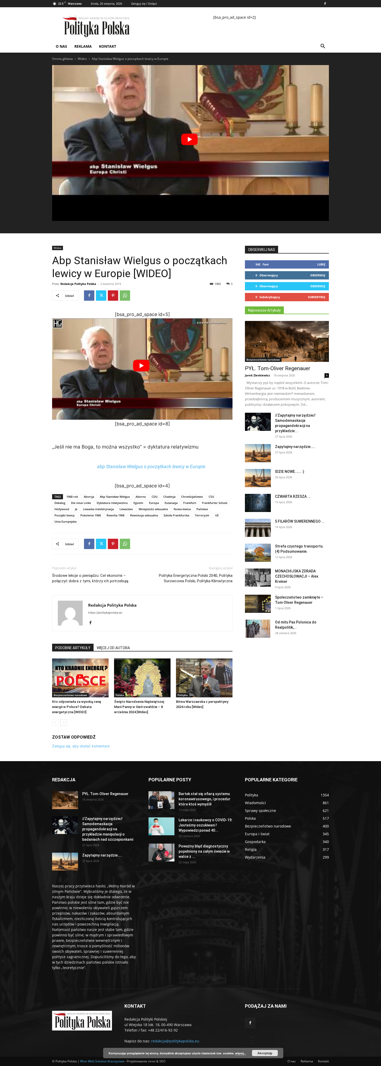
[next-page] (63, 722)
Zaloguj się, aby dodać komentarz (81, 746)
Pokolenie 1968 (90, 515)
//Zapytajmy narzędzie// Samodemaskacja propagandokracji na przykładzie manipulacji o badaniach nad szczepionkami (107, 829)
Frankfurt (189, 503)
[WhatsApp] (125, 295)
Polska (120, 695)
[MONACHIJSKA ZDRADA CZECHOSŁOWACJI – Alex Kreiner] (258, 578)
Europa (154, 503)
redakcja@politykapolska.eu (175, 1041)
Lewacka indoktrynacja (98, 509)
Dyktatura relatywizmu (112, 503)
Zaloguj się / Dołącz (144, 3)
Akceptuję (264, 1053)
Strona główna (62, 59)
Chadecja (169, 497)
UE (217, 515)
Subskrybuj (316, 297)
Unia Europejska (65, 521)
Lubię (321, 264)
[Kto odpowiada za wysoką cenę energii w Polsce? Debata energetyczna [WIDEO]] (80, 677)
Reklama (83, 46)
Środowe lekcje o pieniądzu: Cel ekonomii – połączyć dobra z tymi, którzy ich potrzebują (90, 578)
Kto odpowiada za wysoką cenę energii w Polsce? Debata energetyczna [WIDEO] (76, 707)
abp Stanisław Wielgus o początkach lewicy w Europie (151, 466)
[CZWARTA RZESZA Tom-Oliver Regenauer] (258, 503)
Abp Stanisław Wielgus (115, 497)
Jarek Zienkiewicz (257, 375)
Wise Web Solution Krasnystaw (102, 1061)
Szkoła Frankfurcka (176, 515)
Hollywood (61, 509)
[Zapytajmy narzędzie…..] (258, 453)
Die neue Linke (81, 503)
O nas (61, 46)
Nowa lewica (182, 509)
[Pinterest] (113, 295)
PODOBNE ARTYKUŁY (72, 648)
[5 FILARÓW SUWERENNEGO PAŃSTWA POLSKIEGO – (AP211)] (258, 528)
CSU (211, 497)
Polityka (183, 695)
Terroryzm (202, 515)
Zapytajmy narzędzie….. (295, 447)
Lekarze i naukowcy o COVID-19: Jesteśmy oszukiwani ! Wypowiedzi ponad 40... (205, 825)
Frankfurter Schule (214, 503)
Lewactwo (126, 509)
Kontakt (107, 46)
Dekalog (59, 503)
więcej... (240, 1053)
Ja (76, 509)
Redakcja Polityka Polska (78, 284)
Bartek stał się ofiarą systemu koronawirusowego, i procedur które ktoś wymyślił (204, 799)
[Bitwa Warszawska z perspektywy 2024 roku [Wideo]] (204, 677)
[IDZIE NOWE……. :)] (258, 478)
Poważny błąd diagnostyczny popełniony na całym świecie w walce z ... (204, 851)
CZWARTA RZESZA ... (293, 496)
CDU (155, 497)
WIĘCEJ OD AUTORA (113, 648)
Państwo (202, 509)
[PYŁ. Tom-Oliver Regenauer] (287, 341)
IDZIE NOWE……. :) (289, 471)
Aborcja (89, 497)
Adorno (141, 497)
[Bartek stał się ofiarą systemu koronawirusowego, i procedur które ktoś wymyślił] (161, 800)
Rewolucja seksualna (144, 515)
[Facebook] (325, 3)
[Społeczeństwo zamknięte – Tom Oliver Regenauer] (258, 604)
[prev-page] (55, 722)
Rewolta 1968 (115, 515)
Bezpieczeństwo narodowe (70, 695)
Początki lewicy (64, 515)
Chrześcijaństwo (192, 497)
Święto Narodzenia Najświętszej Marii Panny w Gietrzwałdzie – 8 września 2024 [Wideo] (139, 707)
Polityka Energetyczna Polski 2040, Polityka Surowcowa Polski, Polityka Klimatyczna (195, 578)
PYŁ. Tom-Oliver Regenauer (277, 368)
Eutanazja (171, 503)
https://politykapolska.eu (105, 612)
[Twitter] (101, 295)
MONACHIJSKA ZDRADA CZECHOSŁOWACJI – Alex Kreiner (296, 576)
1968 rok (72, 497)
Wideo (82, 59)
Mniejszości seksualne (153, 509)
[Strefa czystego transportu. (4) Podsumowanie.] (258, 553)
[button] (322, 46)
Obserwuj (317, 275)
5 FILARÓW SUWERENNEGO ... (299, 521)
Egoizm (138, 503)
